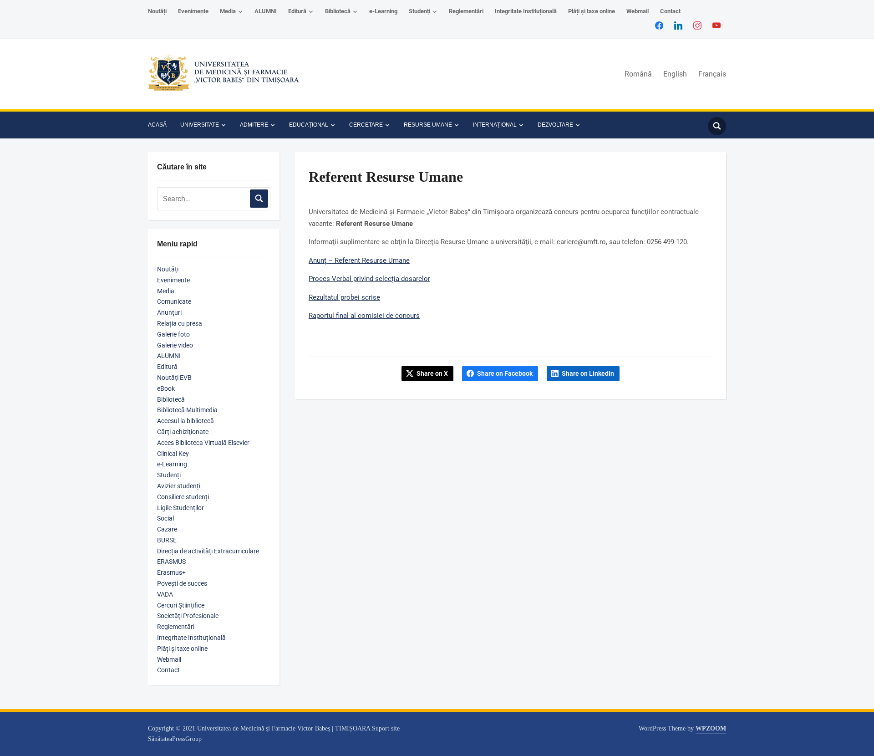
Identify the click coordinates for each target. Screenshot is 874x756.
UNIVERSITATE (199, 125)
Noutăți (157, 11)
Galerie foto (173, 334)
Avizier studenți (178, 486)
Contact (670, 11)
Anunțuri (169, 312)
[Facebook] (659, 25)
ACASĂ (157, 125)
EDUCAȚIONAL (308, 125)
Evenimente (193, 11)
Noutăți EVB (174, 377)
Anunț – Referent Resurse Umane (359, 260)
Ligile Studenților (180, 507)
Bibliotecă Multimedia (187, 410)
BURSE (167, 540)
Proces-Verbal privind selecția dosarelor (369, 279)
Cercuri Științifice (180, 605)
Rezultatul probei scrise (344, 297)
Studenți (419, 11)
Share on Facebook (505, 373)
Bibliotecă (338, 11)
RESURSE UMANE (428, 125)
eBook (166, 388)
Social (165, 518)
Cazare (167, 529)
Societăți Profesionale (187, 615)
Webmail (637, 11)
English (675, 74)
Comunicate (174, 301)
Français (712, 74)
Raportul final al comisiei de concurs (364, 316)
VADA (165, 594)
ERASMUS (171, 561)
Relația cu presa (179, 323)
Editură (297, 11)
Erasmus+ (171, 572)
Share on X (432, 373)
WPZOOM (711, 728)
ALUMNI (265, 11)
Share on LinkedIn (588, 373)
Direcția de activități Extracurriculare (208, 551)
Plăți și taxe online (591, 11)
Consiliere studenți (183, 497)
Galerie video (175, 345)
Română (638, 74)
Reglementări (466, 11)
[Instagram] (697, 25)
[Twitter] (678, 25)
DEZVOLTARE (555, 125)
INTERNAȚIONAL (495, 125)
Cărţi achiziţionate (182, 431)
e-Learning (383, 11)
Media (228, 11)
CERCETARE (366, 125)
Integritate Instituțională (526, 11)
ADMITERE (254, 125)
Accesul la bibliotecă (185, 420)
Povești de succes (182, 583)
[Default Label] (716, 25)
